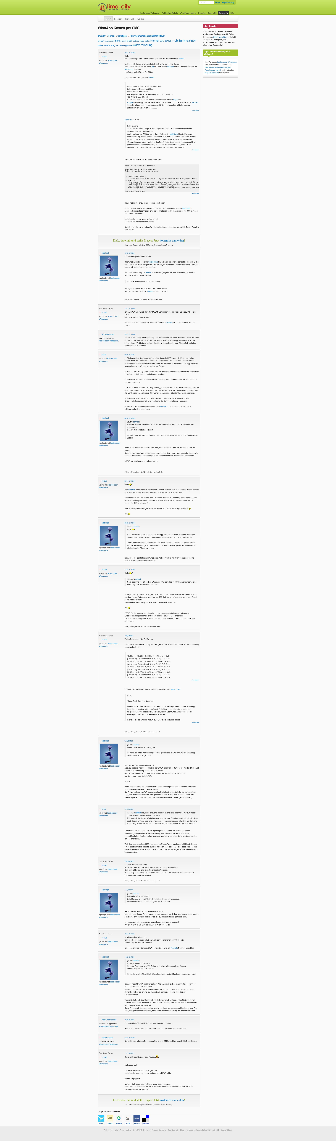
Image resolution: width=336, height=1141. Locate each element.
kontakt (168, 40)
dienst (117, 40)
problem (101, 45)
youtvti (104, 56)
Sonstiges (122, 35)
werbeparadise (108, 334)
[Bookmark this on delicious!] (146, 1124)
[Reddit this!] (129, 1124)
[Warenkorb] (236, 11)
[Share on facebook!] (137, 1124)
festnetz (136, 40)
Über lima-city (173, 1130)
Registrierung (228, 2)
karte (162, 40)
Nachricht (186, 208)
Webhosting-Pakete (170, 13)
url (135, 45)
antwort (101, 40)
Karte (150, 291)
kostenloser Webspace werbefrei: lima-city (124, 7)
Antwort (128, 119)
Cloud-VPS (212, 13)
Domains (202, 13)
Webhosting (109, 1130)
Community (223, 13)
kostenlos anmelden (172, 240)
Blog (182, 1130)
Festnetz (174, 947)
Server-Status (226, 1130)
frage (142, 40)
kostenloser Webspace (149, 13)
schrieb (136, 421)
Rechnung (129, 69)
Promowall (129, 18)
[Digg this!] (111, 1124)
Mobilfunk (174, 134)
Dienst (169, 322)
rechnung (110, 45)
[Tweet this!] (102, 1124)
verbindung (145, 44)
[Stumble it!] (120, 1124)
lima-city (101, 35)
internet (154, 40)
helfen (147, 41)
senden (119, 45)
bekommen (109, 41)
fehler (129, 40)
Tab (152, 66)
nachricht (191, 40)
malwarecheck (107, 1037)
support (126, 45)
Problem (131, 489)
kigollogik (105, 252)
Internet (170, 66)
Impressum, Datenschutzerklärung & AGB (202, 1130)
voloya (104, 480)
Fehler (148, 272)
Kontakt (163, 406)
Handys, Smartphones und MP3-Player (147, 35)
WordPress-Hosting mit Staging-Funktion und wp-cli (218, 68)
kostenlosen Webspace (108, 340)
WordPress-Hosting (188, 13)
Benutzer (118, 18)
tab (131, 45)
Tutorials (140, 18)
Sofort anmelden (220, 37)
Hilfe (232, 13)
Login (217, 2)
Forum (108, 18)
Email (151, 77)
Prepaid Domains (212, 72)
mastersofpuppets (109, 1019)
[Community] (102, 17)
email (124, 41)
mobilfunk (178, 40)
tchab (104, 354)
